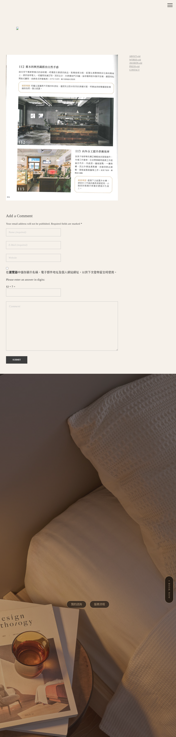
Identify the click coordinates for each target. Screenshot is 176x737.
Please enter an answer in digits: (25, 279)
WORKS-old (135, 59)
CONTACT (134, 70)
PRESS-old (134, 66)
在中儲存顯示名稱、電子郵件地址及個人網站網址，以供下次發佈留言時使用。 (61, 272)
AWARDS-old (135, 63)
